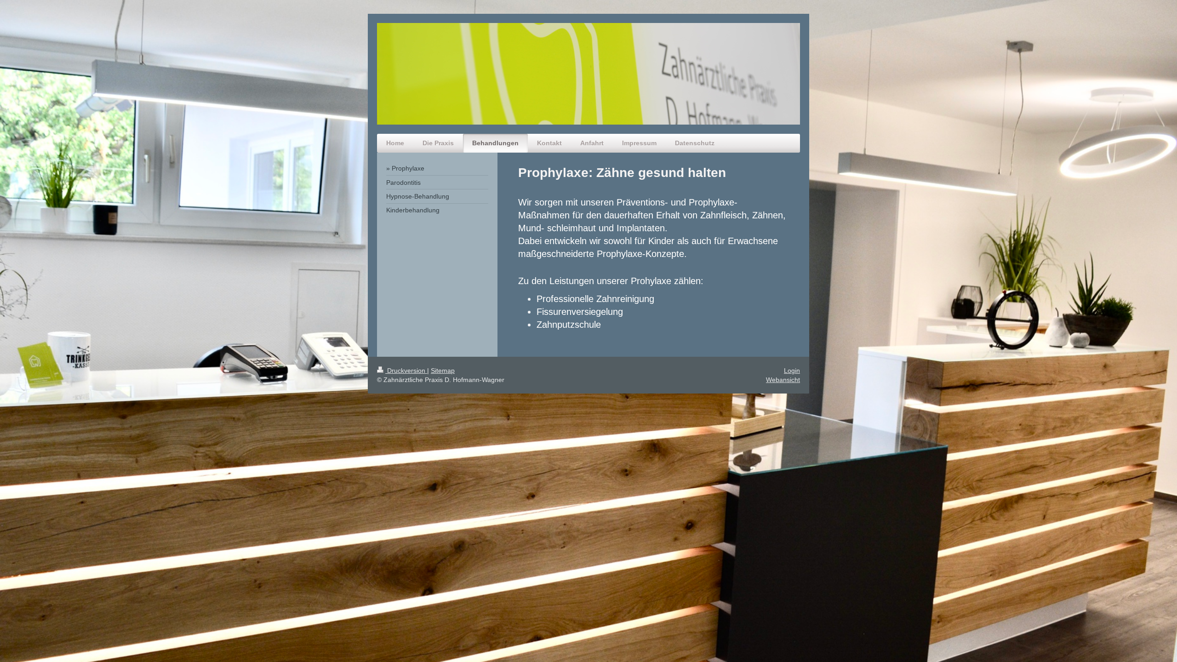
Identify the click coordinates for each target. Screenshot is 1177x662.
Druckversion (406, 370)
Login (792, 370)
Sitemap (443, 370)
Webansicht (783, 379)
